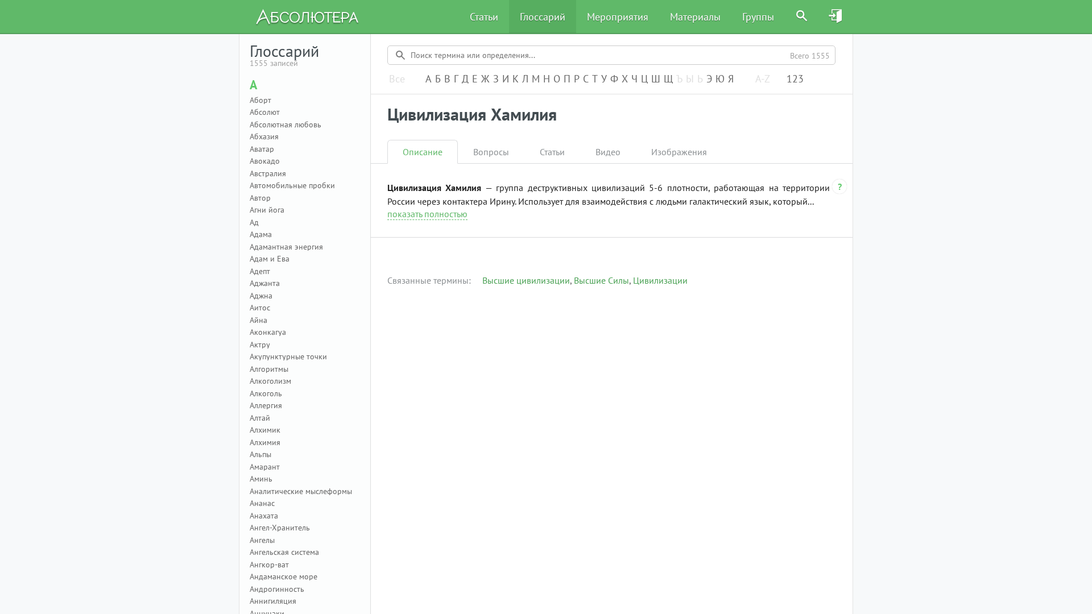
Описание (422, 151)
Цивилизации (660, 280)
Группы (758, 16)
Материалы (695, 16)
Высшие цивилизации (526, 280)
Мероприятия (617, 16)
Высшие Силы (601, 280)
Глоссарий (542, 16)
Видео (608, 151)
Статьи (484, 16)
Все (397, 79)
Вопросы (491, 151)
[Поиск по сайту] (802, 16)
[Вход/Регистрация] (836, 16)
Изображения (679, 151)
